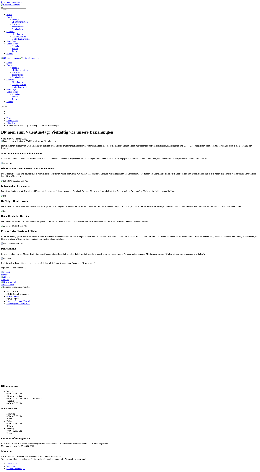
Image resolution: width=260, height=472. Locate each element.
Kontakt (9, 53)
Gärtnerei (10, 31)
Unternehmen (12, 44)
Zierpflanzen (17, 34)
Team (14, 51)
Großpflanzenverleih (21, 39)
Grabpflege (11, 41)
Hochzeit (16, 24)
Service (15, 48)
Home (9, 14)
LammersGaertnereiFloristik (18, 301)
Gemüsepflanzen (19, 36)
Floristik (10, 17)
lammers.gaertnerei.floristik (18, 304)
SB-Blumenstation (20, 22)
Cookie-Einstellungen (15, 468)
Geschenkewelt (18, 29)
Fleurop (15, 19)
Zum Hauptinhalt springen (12, 2)
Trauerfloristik (18, 27)
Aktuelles (16, 46)
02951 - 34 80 (12, 296)
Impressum (11, 466)
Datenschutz (11, 464)
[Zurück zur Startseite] (10, 5)
